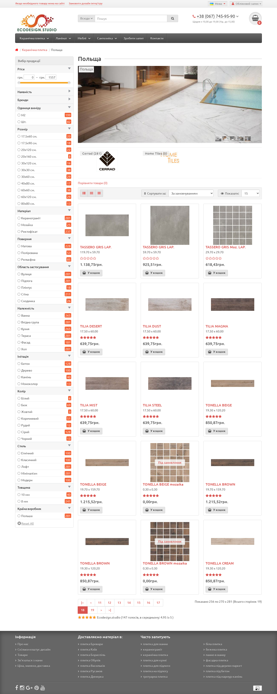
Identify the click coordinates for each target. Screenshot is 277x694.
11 (99, 603)
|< (82, 603)
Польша (26, 516)
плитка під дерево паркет (224, 666)
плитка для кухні (155, 660)
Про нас (23, 644)
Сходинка (28, 301)
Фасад (25, 342)
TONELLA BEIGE (219, 405)
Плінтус (26, 287)
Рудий (25, 425)
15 (138, 603)
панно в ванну (215, 655)
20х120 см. (28, 150)
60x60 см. (28, 190)
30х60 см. (28, 176)
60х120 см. (28, 197)
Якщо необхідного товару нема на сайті (39, 3)
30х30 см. (28, 170)
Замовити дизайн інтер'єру (85, 3)
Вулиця (26, 274)
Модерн (26, 480)
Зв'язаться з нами (30, 660)
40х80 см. (28, 183)
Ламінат (62, 38)
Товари (22, 655)
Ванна (25, 315)
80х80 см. (28, 203)
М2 (23, 115)
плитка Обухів (90, 660)
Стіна (25, 294)
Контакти (156, 38)
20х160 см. (28, 156)
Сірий (25, 432)
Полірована (29, 253)
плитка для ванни (155, 644)
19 (92, 610)
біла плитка (214, 644)
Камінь (26, 377)
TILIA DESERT (91, 326)
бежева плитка (216, 649)
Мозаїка (27, 225)
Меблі (82, 38)
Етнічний (27, 453)
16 (148, 603)
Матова (26, 246)
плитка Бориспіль (92, 655)
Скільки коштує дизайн (34, 649)
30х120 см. (28, 163)
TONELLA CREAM (220, 563)
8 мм (24, 501)
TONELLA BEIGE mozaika (163, 484)
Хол (24, 349)
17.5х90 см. (29, 143)
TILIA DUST (152, 326)
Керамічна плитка (32, 38)
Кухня (25, 329)
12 (109, 603)
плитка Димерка (91, 676)
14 (129, 603)
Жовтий (26, 412)
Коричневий (30, 418)
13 (119, 603)
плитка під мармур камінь (224, 676)
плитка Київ (88, 649)
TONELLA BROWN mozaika (165, 563)
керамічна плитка (155, 655)
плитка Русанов (91, 671)
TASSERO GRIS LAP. (95, 246)
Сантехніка (105, 38)
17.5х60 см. (29, 136)
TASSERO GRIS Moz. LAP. (226, 246)
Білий (25, 398)
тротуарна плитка (155, 676)
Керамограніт (30, 218)
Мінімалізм (29, 473)
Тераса (26, 335)
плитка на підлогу (155, 671)
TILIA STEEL (152, 405)
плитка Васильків (92, 666)
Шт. (23, 122)
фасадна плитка (217, 660)
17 (158, 603)
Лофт (25, 466)
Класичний (28, 460)
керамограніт (152, 649)
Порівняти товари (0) (93, 183)
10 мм (25, 494)
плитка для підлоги (156, 666)
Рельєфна (28, 259)
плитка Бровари (91, 644)
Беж (24, 405)
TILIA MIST (88, 405)
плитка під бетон (217, 671)
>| (109, 610)
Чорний (26, 438)
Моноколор (29, 384)
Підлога (26, 281)
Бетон (25, 363)
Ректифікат (29, 231)
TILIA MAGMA (217, 326)
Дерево (26, 370)
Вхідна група (30, 322)
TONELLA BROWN (220, 484)
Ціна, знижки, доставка (34, 666)
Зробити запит (134, 38)
